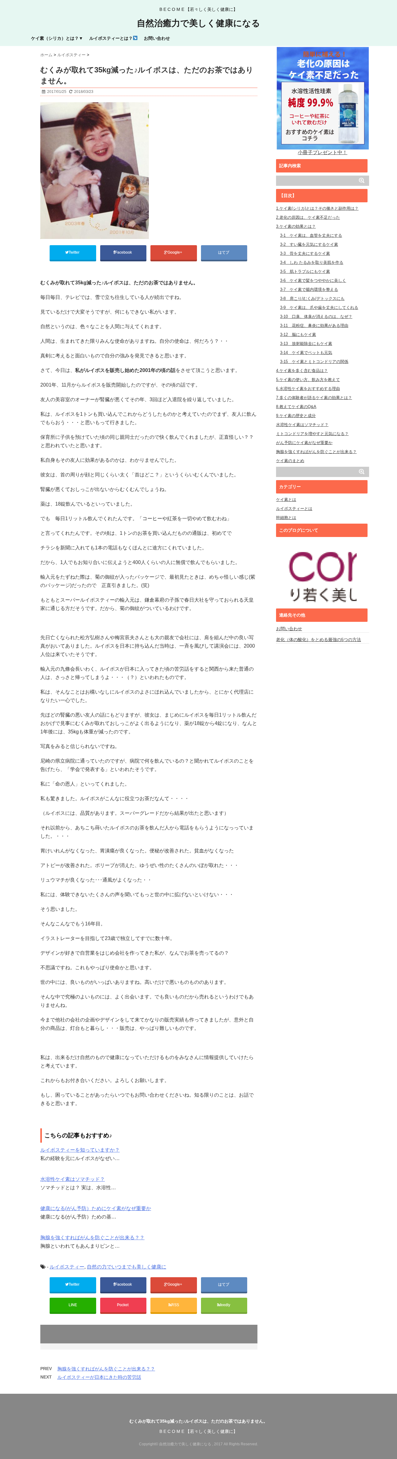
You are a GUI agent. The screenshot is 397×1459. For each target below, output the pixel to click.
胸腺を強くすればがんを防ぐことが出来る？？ (92, 1237)
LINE (73, 1305)
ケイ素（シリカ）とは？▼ (57, 38)
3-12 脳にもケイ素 (298, 334)
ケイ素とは (286, 499)
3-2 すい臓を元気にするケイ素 (309, 244)
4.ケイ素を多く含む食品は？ (302, 370)
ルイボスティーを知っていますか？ (80, 1150)
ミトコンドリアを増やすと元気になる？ (312, 433)
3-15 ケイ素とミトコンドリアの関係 (314, 361)
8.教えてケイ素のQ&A (296, 406)
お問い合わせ (157, 38)
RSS (175, 1305)
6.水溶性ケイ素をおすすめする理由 (308, 388)
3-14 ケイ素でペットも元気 (306, 352)
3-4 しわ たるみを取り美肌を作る (311, 262)
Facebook (124, 252)
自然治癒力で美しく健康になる (198, 23)
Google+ (175, 252)
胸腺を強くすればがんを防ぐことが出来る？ (316, 451)
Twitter (74, 252)
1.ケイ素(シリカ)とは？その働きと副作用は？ (317, 208)
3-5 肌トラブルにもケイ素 (305, 271)
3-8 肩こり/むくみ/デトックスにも (312, 298)
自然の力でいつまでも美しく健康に (126, 1266)
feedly (225, 1305)
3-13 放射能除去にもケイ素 (306, 343)
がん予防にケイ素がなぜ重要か (304, 442)
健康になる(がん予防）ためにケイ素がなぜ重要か (95, 1208)
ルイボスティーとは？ (111, 38)
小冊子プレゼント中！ (322, 152)
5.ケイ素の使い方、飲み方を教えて (308, 379)
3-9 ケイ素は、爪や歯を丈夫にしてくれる (319, 307)
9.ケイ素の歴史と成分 (296, 415)
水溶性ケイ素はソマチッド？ (72, 1179)
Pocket (123, 1305)
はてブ (224, 252)
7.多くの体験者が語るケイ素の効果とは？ (314, 397)
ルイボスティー (67, 1266)
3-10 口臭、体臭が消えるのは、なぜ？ (316, 316)
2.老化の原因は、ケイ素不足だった (308, 217)
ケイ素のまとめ (290, 460)
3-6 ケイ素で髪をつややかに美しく (313, 280)
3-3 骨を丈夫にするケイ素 (305, 253)
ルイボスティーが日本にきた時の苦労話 (99, 1377)
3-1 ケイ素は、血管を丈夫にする (311, 235)
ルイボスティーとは (294, 508)
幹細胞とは (286, 517)
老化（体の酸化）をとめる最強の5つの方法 (318, 639)
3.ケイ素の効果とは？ (296, 226)
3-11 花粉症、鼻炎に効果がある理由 (314, 325)
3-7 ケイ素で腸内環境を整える (309, 289)
